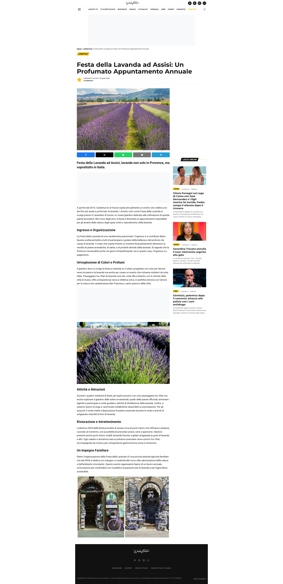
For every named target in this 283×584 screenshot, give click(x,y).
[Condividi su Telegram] (161, 154)
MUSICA (132, 9)
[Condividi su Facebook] (86, 154)
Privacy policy (141, 568)
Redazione (89, 81)
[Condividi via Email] (142, 154)
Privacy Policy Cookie (161, 568)
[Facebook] (190, 3)
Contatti (128, 568)
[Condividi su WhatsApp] (123, 154)
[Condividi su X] (105, 154)
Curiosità (180, 9)
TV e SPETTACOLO (107, 9)
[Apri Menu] (79, 9)
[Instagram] (199, 3)
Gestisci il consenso (199, 578)
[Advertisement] (141, 29)
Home (79, 49)
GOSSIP (171, 9)
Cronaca (154, 9)
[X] (194, 3)
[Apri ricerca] (204, 9)
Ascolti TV (93, 9)
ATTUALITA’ (143, 9)
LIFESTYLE (192, 9)
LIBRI (163, 9)
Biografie (122, 9)
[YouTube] (204, 3)
